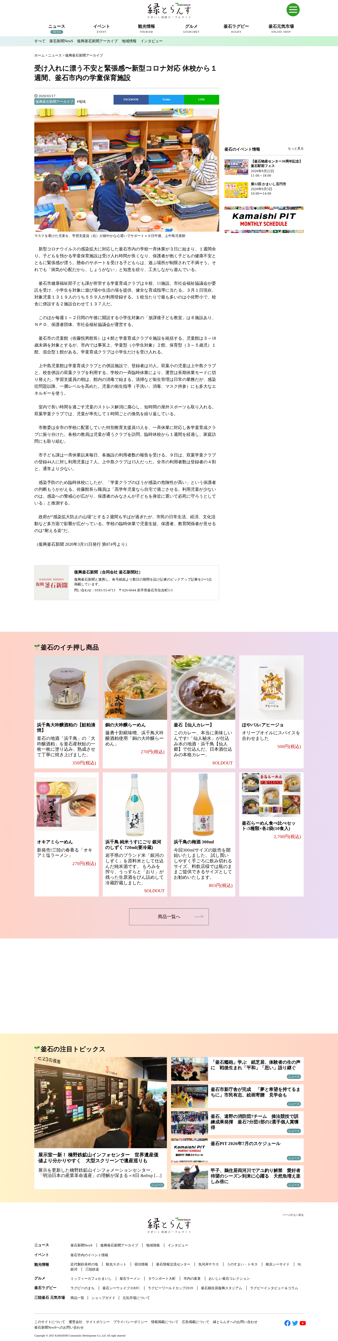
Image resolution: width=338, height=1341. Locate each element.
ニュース (41, 1245)
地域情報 (129, 41)
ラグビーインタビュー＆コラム (274, 1288)
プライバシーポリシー (130, 1322)
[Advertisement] (264, 104)
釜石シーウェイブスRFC (121, 1288)
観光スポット (116, 1264)
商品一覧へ (169, 916)
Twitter (166, 99)
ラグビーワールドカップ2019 (170, 1288)
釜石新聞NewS (61, 41)
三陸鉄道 (92, 1269)
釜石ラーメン (130, 1279)
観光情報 (41, 1265)
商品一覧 (77, 1298)
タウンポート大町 (162, 1279)
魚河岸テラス (208, 1264)
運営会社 (75, 1322)
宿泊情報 (141, 1264)
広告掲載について (195, 1322)
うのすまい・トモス (242, 1264)
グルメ (39, 1278)
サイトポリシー (98, 1322)
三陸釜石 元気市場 (49, 1298)
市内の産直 (192, 1279)
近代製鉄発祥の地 (84, 1264)
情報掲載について (165, 1322)
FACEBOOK (131, 99)
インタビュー (151, 41)
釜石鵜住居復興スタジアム (221, 1288)
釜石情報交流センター (173, 1264)
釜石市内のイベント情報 (89, 1255)
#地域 (81, 102)
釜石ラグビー (45, 1288)
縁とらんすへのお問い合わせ (235, 1322)
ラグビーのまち (83, 1288)
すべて (39, 41)
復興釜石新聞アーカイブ (97, 41)
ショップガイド (103, 1298)
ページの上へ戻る (293, 1214)
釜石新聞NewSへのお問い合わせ (59, 1327)
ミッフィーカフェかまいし (91, 1279)
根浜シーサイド (278, 1264)
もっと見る (296, 148)
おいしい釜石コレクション (229, 1279)
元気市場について (136, 1298)
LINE (201, 99)
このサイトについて (49, 1322)
